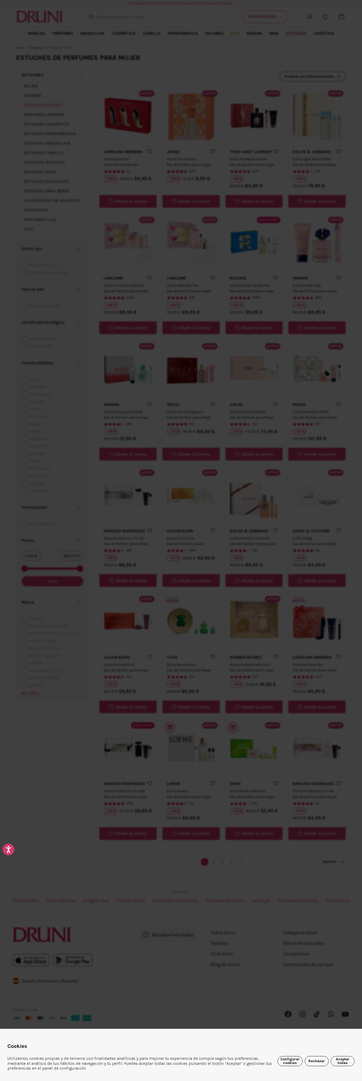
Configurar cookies (290, 1061)
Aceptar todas (343, 1061)
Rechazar (316, 1061)
